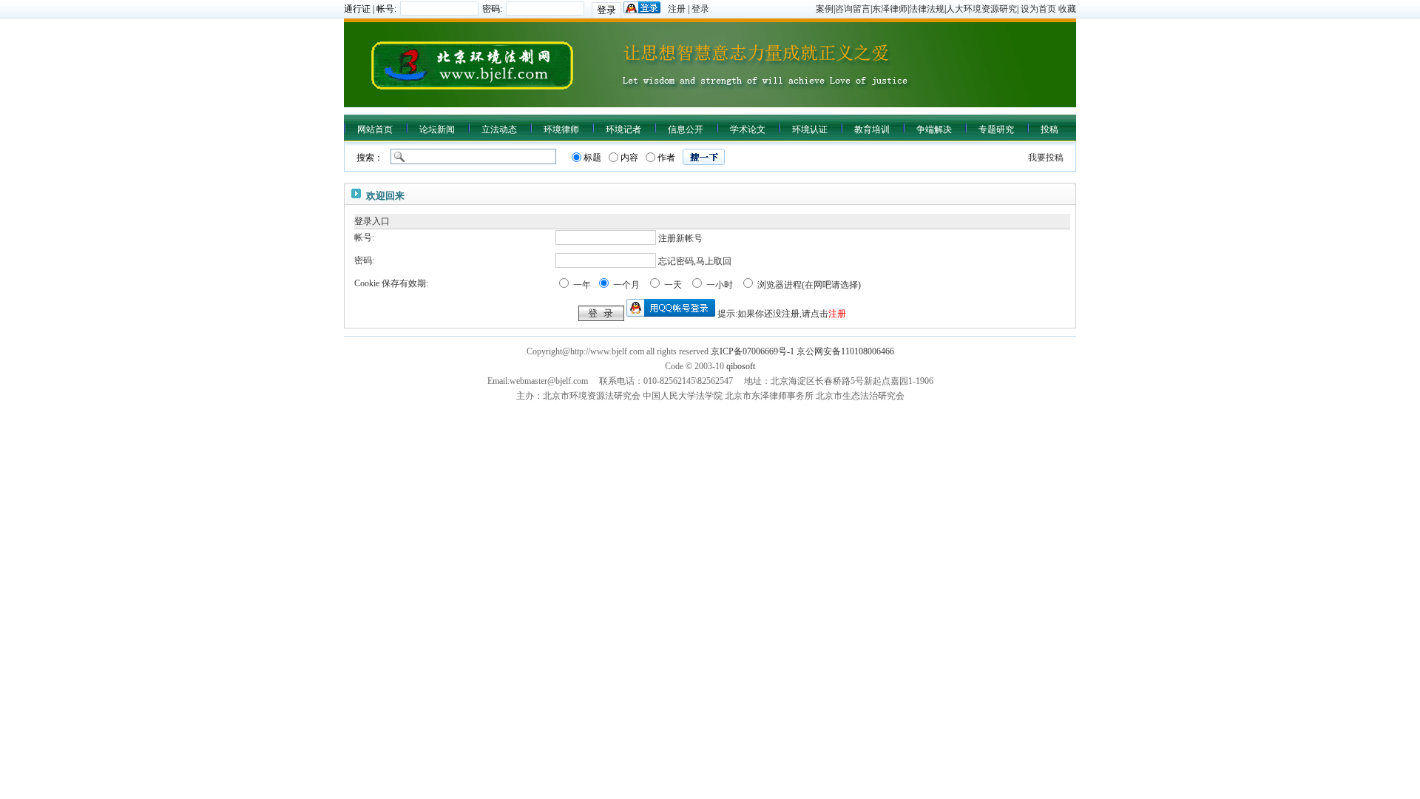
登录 (700, 9)
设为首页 (1038, 9)
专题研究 (996, 129)
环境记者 (623, 129)
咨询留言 (852, 9)
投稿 (1049, 129)
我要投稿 (1046, 157)
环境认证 (810, 129)
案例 (825, 9)
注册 (677, 9)
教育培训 (872, 129)
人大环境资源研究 (981, 9)
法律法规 (926, 9)
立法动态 (499, 129)
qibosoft (740, 366)
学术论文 (747, 129)
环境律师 (561, 129)
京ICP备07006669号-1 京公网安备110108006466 (802, 351)
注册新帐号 (680, 238)
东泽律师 (889, 9)
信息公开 (685, 129)
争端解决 (934, 129)
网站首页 (375, 129)
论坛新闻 (437, 129)
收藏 (1067, 9)
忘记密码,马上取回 (694, 261)
